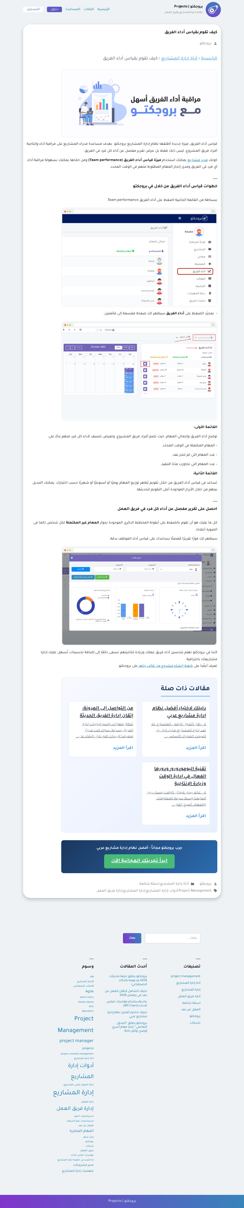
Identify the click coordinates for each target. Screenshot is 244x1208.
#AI (92, 977)
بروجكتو (206, 44)
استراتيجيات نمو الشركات (80, 1121)
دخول (54, 9)
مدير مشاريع (198, 160)
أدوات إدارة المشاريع (162, 891)
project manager (77, 1041)
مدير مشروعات (83, 1165)
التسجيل (33, 9)
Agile (90, 992)
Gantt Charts (87, 997)
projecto (88, 1048)
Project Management (195, 891)
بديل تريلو (88, 1137)
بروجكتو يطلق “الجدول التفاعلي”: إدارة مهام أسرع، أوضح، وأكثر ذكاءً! (129, 1027)
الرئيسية (103, 9)
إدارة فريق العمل (109, 891)
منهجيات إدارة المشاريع (78, 1171)
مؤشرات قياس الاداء (82, 1155)
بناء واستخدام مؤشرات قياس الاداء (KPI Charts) (127, 1004)
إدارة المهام (87, 1102)
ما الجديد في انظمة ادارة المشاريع (75, 1160)
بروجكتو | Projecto (122, 1201)
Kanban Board (86, 1002)
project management (185, 976)
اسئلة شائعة (149, 884)
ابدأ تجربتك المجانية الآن (139, 861)
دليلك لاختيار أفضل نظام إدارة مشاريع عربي (127, 1014)
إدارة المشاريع (134, 891)
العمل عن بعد (190, 1009)
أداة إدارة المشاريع (179, 58)
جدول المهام (87, 1150)
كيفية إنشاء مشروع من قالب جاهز (166, 666)
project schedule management (77, 1054)
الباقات (89, 9)
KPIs (91, 1006)
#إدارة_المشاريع (85, 981)
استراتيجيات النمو (84, 1116)
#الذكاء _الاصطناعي (83, 986)
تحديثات (195, 1023)
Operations (88, 1011)
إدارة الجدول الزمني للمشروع (79, 1085)
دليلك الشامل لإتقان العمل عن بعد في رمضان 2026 (126, 993)
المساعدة (73, 9)
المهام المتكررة (82, 1131)
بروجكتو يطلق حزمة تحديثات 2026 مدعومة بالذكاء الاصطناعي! (128, 980)
